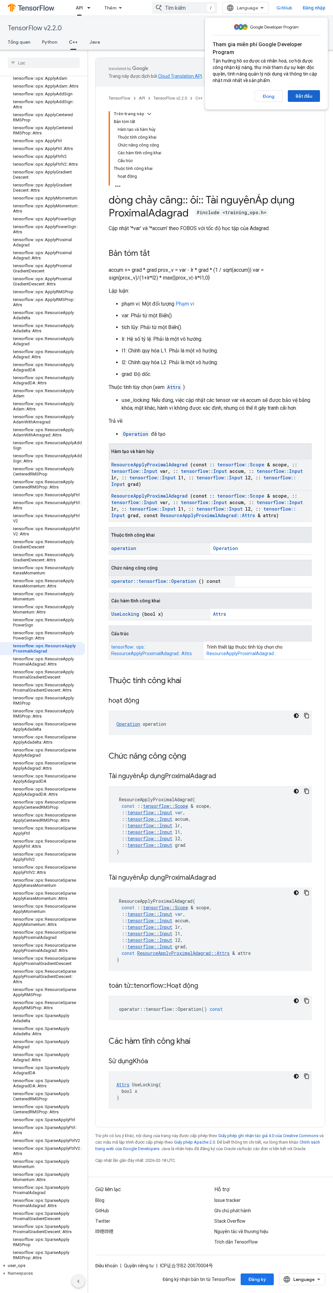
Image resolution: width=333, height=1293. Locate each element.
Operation (135, 434)
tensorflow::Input (134, 471)
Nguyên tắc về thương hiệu (241, 1231)
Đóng (268, 96)
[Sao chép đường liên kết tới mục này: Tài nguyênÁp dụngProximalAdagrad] (224, 776)
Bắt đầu (304, 96)
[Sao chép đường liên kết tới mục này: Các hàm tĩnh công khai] (199, 1042)
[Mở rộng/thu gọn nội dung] (149, 114)
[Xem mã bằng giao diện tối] (296, 715)
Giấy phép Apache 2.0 (194, 1142)
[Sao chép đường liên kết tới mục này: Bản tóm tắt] (156, 254)
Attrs (173, 387)
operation (123, 548)
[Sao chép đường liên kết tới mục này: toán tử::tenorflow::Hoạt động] (206, 986)
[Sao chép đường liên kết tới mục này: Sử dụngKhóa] (156, 1062)
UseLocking (125, 614)
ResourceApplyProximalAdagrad (149, 464)
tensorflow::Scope (240, 464)
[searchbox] (44, 63)
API (79, 8)
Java (94, 42)
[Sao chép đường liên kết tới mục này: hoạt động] (147, 701)
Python (49, 42)
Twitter (102, 1221)
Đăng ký (257, 1279)
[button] (42, 1266)
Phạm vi (185, 304)
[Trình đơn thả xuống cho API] (91, 8)
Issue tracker (227, 1200)
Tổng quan (19, 42)
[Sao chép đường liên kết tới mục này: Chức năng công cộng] (194, 757)
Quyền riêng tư (139, 1265)
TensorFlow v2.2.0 (35, 28)
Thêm (110, 8)
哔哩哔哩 (104, 1231)
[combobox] (184, 8)
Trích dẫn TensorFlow (236, 1242)
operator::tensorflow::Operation (153, 581)
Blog (99, 1200)
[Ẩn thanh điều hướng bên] (78, 1281)
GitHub (284, 8)
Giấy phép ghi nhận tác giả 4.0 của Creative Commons (268, 1135)
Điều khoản (106, 1265)
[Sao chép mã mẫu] (306, 715)
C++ (73, 42)
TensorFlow (119, 98)
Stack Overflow (230, 1221)
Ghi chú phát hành (232, 1210)
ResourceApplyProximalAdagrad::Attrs (207, 515)
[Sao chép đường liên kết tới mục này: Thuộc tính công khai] (189, 681)
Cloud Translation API (180, 76)
